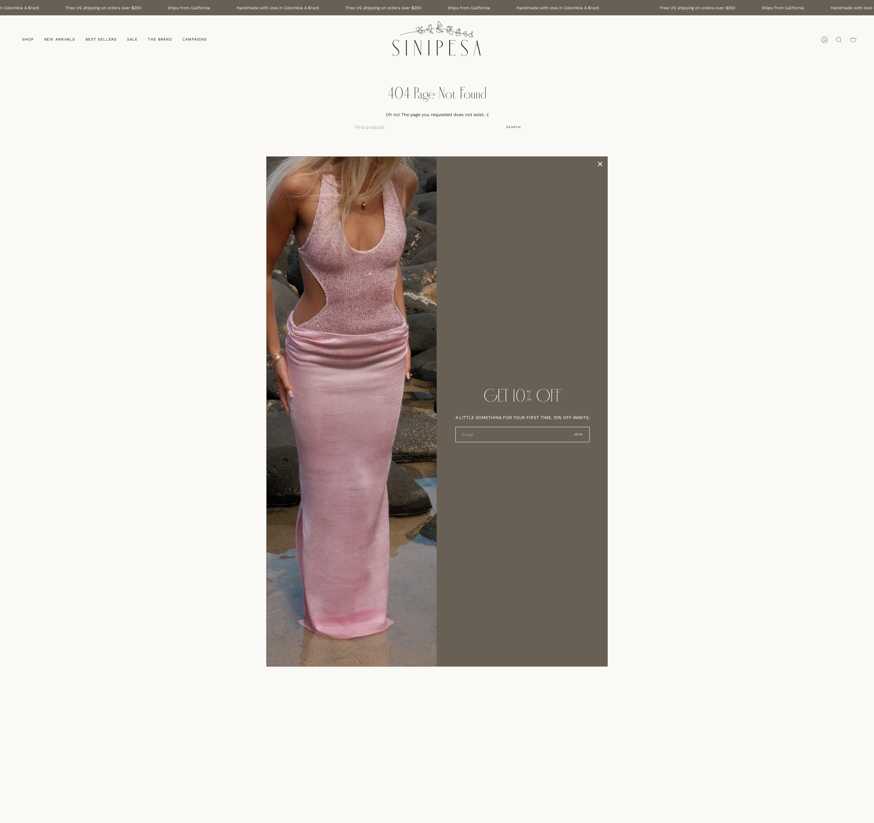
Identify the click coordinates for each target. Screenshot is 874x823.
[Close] (600, 164)
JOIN (578, 434)
